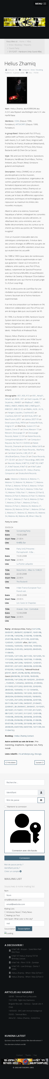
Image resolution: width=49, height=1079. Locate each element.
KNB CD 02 (18, 409)
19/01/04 (28, 645)
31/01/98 (9, 635)
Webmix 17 (30, 482)
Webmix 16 (20, 482)
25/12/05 (18, 700)
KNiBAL (29, 409)
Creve (25, 429)
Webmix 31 (12, 512)
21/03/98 (28, 635)
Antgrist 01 (9, 426)
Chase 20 (15, 449)
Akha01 (40, 395)
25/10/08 (18, 723)
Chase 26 (24, 456)
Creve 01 (16, 429)
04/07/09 (18, 727)
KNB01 (37, 402)
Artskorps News (13, 912)
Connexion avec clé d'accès (24, 850)
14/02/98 (18, 635)
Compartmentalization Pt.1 (16, 439)
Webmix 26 (26, 506)
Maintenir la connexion (17, 806)
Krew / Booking (37, 70)
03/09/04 (18, 696)
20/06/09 (9, 727)
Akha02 (8, 399)
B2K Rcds (29, 416)
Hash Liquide (32, 399)
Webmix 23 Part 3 (30, 502)
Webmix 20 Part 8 (36, 492)
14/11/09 (37, 727)
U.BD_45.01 (28, 453)
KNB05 (14, 405)
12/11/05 (18, 656)
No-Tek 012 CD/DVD (21, 443)
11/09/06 (37, 659)
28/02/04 (9, 696)
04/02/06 (18, 659)
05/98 (20, 673)
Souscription (9, 928)
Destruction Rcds (12, 422)
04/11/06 (18, 703)
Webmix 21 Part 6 (21, 499)
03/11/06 (9, 703)
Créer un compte (12, 871)
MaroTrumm (10, 419)
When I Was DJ (35, 516)
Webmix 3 (15, 479)
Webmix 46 (13, 516)
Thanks (28, 1055)
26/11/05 (28, 656)
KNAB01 (18, 402)
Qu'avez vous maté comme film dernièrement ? (23, 1040)
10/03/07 (28, 662)
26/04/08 (28, 716)
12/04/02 (19, 683)
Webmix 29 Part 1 (23, 509)
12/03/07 (37, 662)
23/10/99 (25, 676)
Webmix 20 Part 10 (29, 496)
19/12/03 (28, 693)
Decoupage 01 (19, 432)
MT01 (36, 416)
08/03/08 (28, 666)
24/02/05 (28, 649)
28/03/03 (9, 689)
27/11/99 (25, 639)
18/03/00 (34, 676)
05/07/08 (9, 723)
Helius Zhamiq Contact (24, 736)
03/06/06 (28, 700)
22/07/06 (37, 700)
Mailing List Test (13, 915)
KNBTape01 (35, 405)
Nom (6, 890)
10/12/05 (37, 656)
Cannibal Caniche (15, 453)
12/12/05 (9, 700)
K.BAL (17, 121)
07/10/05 (9, 656)
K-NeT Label (36, 466)
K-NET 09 (34, 463)
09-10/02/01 (29, 679)
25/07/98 (9, 639)
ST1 (40, 399)
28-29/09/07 (20, 706)
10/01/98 (37, 632)
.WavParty (40, 449)
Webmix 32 (22, 512)
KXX (34, 395)
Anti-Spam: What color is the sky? (18, 919)
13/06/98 (37, 635)
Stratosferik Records (27, 473)
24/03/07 (28, 703)
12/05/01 (9, 642)
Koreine (28, 446)
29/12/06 (18, 662)
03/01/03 (28, 686)
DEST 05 (35, 419)
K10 (27, 395)
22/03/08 (37, 666)
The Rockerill (22, 581)
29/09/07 (31, 706)
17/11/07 (28, 710)
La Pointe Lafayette (25, 564)
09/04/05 (35, 673)
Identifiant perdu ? (12, 868)
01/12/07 (37, 710)
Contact (19, 1055)
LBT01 (18, 419)
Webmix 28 (10, 509)
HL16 (41, 409)
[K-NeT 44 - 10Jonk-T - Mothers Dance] (24, 1061)
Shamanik (17, 446)
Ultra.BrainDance (12, 456)
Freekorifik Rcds (35, 422)
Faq (35, 1055)
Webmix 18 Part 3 (21, 485)
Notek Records (34, 436)
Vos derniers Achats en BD (15, 1044)
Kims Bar (21, 542)
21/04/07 (37, 703)
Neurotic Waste (14, 463)
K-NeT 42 (24, 466)
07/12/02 (18, 686)
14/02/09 (18, 669)
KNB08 (21, 405)
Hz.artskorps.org (26, 754)
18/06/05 (36, 696)
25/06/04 (9, 649)
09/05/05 (37, 649)
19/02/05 (27, 696)
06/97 (14, 673)
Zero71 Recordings (26, 460)
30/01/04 (37, 693)
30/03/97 (9, 632)
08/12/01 (32, 642)
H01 (22, 399)
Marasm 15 (34, 429)
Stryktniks (9, 402)
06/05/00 (9, 679)
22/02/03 (37, 686)
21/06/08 (37, 720)
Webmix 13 (10, 482)
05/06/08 (18, 720)
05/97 (8, 673)
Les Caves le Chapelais (26, 603)
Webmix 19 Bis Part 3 (16, 489)
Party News (27, 912)
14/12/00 (18, 679)
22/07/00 (34, 639)
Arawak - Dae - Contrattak (27, 609)
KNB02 (8, 405)
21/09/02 (38, 683)
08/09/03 (18, 693)
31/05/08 (9, 720)
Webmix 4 (24, 479)
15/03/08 (9, 716)
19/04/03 (9, 693)
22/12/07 (18, 666)
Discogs (38, 754)
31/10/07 (18, 710)
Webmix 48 (23, 516)
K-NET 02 (25, 463)
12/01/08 (37, 713)
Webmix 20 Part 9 (12, 496)
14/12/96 (36, 629)
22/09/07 (9, 706)
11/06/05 (9, 652)
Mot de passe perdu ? (13, 864)
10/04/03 (18, 689)
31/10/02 (9, 686)
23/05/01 (40, 679)
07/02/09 (9, 669)
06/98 (27, 673)
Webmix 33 (32, 512)
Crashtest (9, 416)
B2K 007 (17, 416)
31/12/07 (28, 713)
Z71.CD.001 (10, 460)
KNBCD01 (9, 409)
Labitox (28, 419)
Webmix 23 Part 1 (14, 502)
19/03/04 (37, 645)
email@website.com (13, 899)
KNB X (27, 405)
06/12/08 (37, 723)
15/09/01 (10, 683)
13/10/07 (40, 706)
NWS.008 (40, 460)
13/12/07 (18, 713)
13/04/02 (9, 645)
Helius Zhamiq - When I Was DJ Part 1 (27, 973)
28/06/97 (18, 632)
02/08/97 (28, 632)
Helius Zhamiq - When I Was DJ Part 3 (27, 976)
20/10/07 (9, 710)
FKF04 (23, 422)
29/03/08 (18, 716)
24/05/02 (29, 683)
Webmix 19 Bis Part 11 (18, 492)
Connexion (24, 858)
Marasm (8, 432)
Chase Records (28, 449)
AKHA (17, 399)
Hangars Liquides (15, 412)
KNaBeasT (29, 402)
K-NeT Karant (13, 466)
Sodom (8, 429)
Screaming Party (23, 531)
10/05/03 (18, 645)
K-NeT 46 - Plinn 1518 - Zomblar (25, 962)
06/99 (17, 639)
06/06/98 (15, 676)
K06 (23, 395)
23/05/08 (37, 716)
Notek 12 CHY (19, 436)
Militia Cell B (37, 446)
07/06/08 (28, 720)
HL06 (35, 409)
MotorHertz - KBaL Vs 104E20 (29, 570)
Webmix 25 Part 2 (12, 506)
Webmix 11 (34, 479)
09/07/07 (9, 666)
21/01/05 (18, 649)
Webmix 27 (36, 506)
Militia (7, 449)
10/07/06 (28, 659)
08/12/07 (9, 713)
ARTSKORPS (20, 124)
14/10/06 (9, 662)
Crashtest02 (28, 412)
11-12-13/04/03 (31, 689)
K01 (19, 395)
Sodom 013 (32, 426)
